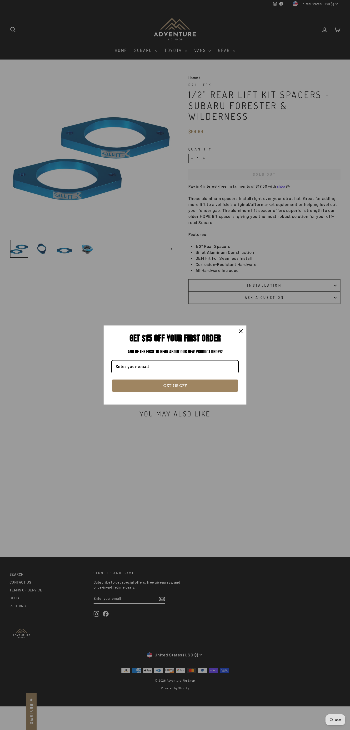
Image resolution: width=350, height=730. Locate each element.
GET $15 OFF (175, 385)
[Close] (240, 331)
